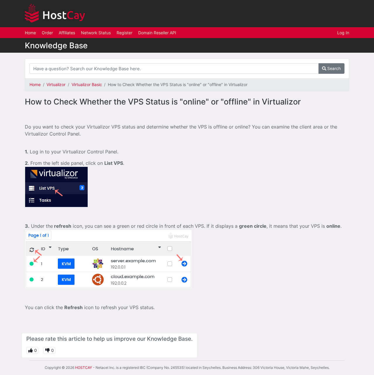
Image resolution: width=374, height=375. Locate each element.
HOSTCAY (83, 367)
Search (333, 68)
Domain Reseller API (157, 32)
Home (30, 32)
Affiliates (67, 32)
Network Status (96, 32)
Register (124, 32)
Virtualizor (55, 84)
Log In (343, 32)
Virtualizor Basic (87, 84)
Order (47, 32)
